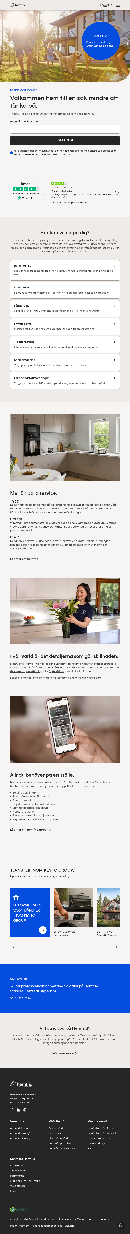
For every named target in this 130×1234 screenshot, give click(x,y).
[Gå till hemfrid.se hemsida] (18, 5)
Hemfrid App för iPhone (101, 1128)
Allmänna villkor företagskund (75, 1219)
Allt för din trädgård (21, 1133)
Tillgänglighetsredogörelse (46, 1225)
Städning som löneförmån (25, 1180)
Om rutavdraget (97, 1143)
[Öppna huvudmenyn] (117, 5)
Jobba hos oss (18, 1170)
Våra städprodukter (60, 1143)
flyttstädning (57, 671)
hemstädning (55, 667)
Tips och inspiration (99, 1138)
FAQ (90, 1148)
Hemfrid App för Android (102, 1133)
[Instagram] (25, 1110)
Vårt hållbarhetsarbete (62, 1148)
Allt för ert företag (20, 1138)
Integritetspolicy (19, 1225)
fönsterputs (17, 671)
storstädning (34, 671)
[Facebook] (12, 1110)
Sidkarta (70, 1225)
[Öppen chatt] (121, 1225)
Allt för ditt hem (19, 1128)
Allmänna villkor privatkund (39, 1219)
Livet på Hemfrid (58, 1138)
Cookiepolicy (102, 1219)
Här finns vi (55, 1133)
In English (15, 1219)
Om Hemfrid (56, 1128)
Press (13, 1191)
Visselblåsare (18, 1185)
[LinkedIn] (18, 1110)
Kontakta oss (17, 1165)
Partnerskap (17, 1175)
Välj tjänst (65, 140)
